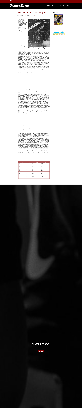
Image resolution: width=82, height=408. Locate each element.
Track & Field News (19, 5)
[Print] (34, 15)
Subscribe (41, 351)
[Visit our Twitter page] (11, 0)
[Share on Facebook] (31, 15)
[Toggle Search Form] (71, 5)
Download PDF (58, 28)
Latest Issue (54, 5)
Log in (45, 353)
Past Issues (61, 5)
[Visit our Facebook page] (10, 0)
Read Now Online (58, 26)
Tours (67, 5)
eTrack (48, 5)
